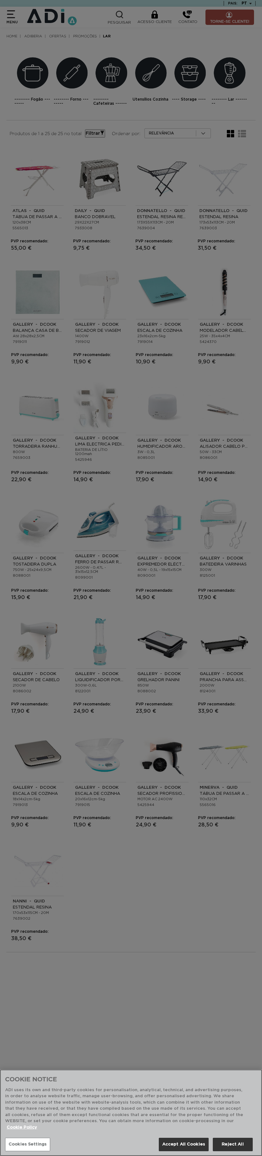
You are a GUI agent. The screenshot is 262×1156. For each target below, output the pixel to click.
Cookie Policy (22, 1127)
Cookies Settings (28, 1144)
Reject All (232, 1144)
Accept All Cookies (183, 1144)
